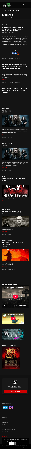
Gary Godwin (12, 269)
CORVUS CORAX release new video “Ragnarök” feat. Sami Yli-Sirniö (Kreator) (14, 66)
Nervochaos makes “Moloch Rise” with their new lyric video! (14, 90)
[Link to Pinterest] (25, 447)
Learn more (19, 443)
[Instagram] (18, 54)
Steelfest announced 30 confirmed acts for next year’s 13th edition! (13, 29)
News (16, 70)
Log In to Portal (15, 391)
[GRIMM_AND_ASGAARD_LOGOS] (12, 5)
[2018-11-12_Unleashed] (15, 121)
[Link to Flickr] (28, 447)
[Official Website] (13, 54)
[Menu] (27, 5)
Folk (3, 70)
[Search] (23, 5)
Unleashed (7, 111)
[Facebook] (15, 54)
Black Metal (4, 32)
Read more (4, 48)
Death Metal (10, 93)
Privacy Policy (5, 436)
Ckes (10, 234)
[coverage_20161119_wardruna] (15, 221)
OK (11, 443)
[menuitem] (23, 5)
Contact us (4, 434)
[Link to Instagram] (23, 447)
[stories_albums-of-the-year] (15, 191)
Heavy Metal (12, 70)
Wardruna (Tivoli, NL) (11, 212)
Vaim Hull (18, 58)
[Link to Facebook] (17, 447)
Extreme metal (11, 32)
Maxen (10, 137)
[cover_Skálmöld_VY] (15, 255)
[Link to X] (19, 447)
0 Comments (10, 58)
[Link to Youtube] (21, 447)
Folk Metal (7, 70)
